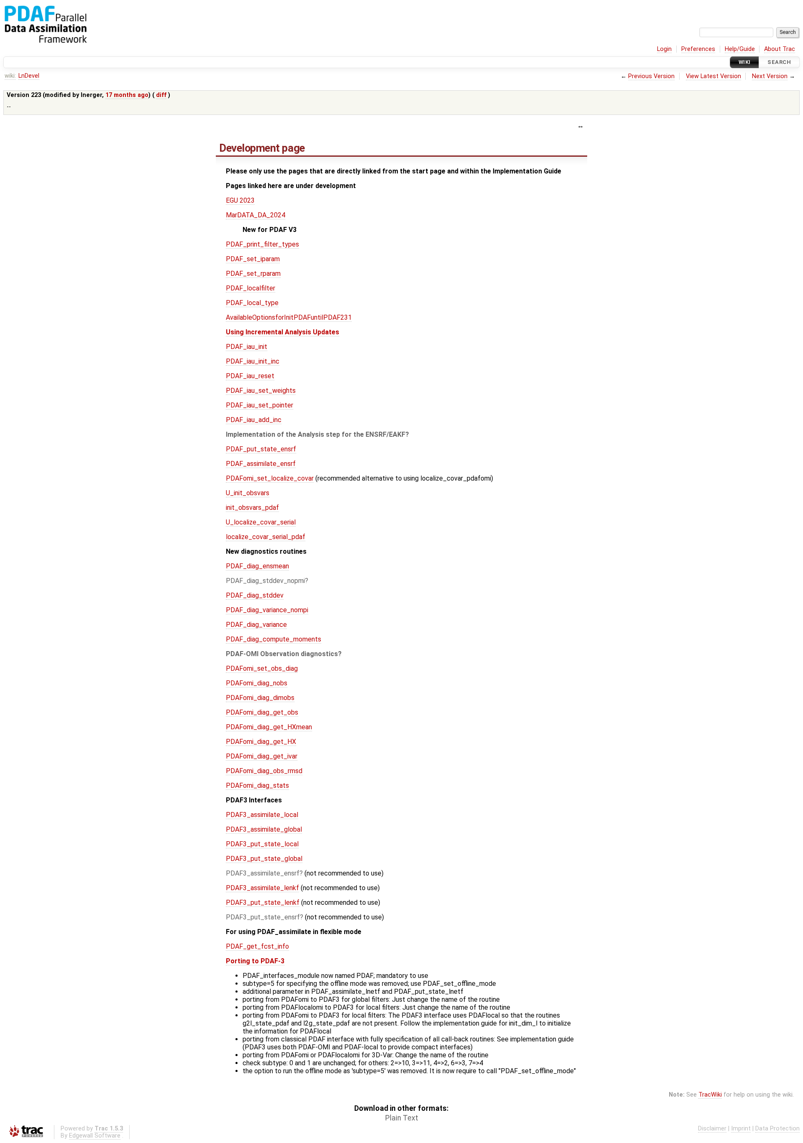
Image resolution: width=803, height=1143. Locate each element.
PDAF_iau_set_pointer (259, 405)
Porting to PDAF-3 (255, 961)
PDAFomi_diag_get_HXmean (269, 727)
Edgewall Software (94, 1135)
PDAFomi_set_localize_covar (270, 478)
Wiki (745, 62)
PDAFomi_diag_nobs (256, 683)
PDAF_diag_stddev (255, 595)
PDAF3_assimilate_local (262, 815)
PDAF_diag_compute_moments (273, 639)
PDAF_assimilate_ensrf (261, 464)
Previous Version (651, 76)
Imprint (741, 1128)
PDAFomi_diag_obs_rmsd (264, 771)
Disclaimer (712, 1128)
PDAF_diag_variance (256, 625)
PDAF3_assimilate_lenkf (262, 888)
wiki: (10, 75)
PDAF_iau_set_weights (261, 391)
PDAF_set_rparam (253, 273)
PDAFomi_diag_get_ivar (261, 756)
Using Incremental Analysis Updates (282, 332)
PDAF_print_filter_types (262, 244)
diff (161, 95)
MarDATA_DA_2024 (255, 215)
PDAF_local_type (252, 303)
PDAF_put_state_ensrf (261, 449)
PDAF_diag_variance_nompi (267, 610)
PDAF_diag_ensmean (257, 566)
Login (664, 49)
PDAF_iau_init (246, 347)
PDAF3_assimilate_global (264, 829)
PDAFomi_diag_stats (257, 785)
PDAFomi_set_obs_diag (262, 668)
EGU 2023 (240, 200)
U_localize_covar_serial (261, 522)
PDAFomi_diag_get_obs (262, 712)
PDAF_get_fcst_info (257, 946)
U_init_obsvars (247, 493)
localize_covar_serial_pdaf (265, 537)
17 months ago (126, 95)
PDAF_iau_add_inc (253, 420)
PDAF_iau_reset (250, 376)
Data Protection (777, 1128)
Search (779, 62)
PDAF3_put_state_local (262, 844)
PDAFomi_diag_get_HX (261, 742)
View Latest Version (713, 76)
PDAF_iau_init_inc (252, 361)
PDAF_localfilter (250, 288)
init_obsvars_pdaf (252, 508)
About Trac (779, 49)
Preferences (698, 49)
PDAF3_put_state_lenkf (262, 902)
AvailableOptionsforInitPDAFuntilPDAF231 (289, 317)
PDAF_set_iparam (253, 259)
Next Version (770, 76)
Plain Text (401, 1118)
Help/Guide (740, 49)
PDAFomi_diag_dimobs (260, 698)
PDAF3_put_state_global (264, 859)
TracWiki (710, 1094)
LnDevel (28, 75)
